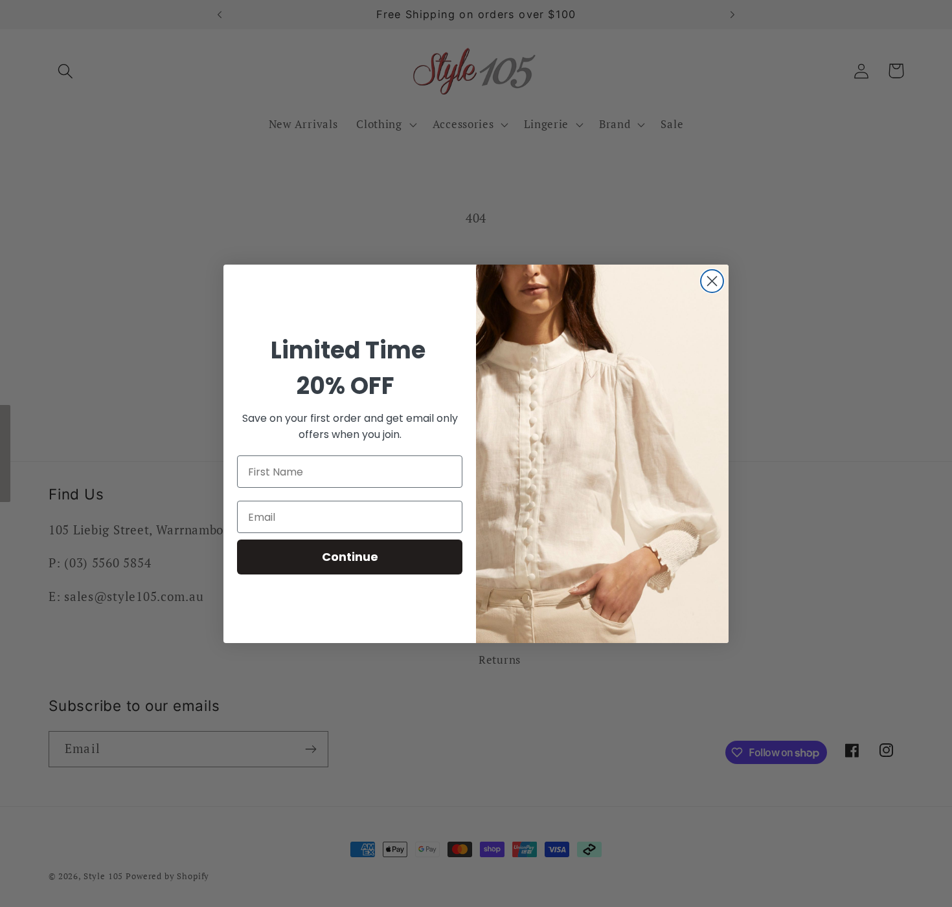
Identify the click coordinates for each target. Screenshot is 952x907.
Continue (350, 557)
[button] (5, 453)
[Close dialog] (712, 281)
